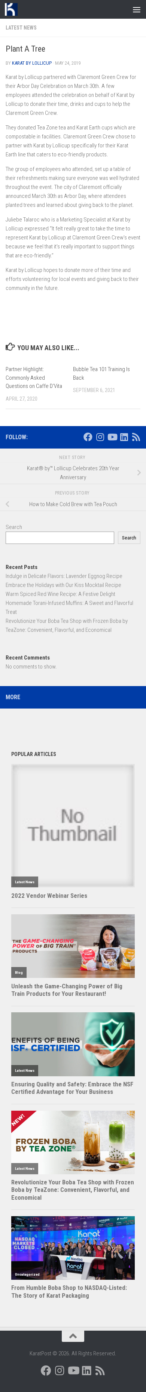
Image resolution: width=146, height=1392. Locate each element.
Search (14, 527)
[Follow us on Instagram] (99, 436)
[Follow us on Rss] (135, 436)
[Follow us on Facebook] (87, 436)
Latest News (21, 28)
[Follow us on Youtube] (111, 436)
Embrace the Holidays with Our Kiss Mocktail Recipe (63, 585)
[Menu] (136, 9)
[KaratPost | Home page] (13, 9)
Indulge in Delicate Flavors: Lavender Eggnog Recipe (64, 576)
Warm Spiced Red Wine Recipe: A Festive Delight (60, 594)
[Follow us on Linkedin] (123, 436)
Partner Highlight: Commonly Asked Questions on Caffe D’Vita (34, 377)
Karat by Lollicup (32, 63)
